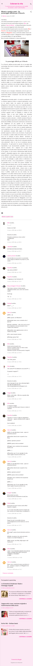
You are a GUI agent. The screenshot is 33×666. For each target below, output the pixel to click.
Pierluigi (9, 303)
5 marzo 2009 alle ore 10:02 (14, 362)
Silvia (8, 366)
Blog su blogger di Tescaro (14, 286)
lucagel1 (9, 492)
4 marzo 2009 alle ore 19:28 (14, 339)
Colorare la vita (16, 4)
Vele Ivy (9, 312)
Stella (8, 503)
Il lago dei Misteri (10, 25)
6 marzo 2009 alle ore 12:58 (14, 388)
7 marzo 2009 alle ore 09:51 (14, 457)
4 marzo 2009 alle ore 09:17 (14, 251)
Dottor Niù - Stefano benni (9, 623)
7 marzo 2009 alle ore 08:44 (14, 425)
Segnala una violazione (16, 662)
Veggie (9, 393)
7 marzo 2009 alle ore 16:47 (14, 513)
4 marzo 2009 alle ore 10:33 (14, 281)
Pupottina (9, 267)
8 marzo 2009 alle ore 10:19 (14, 525)
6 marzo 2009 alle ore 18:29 (14, 399)
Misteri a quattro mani (7, 216)
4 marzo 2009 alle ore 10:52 (14, 299)
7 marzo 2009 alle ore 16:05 (14, 499)
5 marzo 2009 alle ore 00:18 (14, 352)
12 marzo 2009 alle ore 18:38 (14, 557)
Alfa (25, 23)
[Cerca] (31, 4)
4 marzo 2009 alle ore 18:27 (14, 308)
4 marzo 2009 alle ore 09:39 (14, 263)
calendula (9, 246)
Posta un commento (8, 573)
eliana (8, 548)
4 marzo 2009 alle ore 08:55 (14, 242)
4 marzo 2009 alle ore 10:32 (14, 272)
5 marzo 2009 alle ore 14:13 (14, 376)
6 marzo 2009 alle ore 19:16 (14, 411)
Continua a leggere (25, 599)
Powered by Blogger (17, 659)
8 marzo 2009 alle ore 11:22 (14, 544)
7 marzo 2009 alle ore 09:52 (14, 488)
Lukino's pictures (11, 255)
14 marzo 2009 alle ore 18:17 (14, 569)
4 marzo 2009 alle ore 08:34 (14, 230)
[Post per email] (2, 213)
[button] (31, 12)
